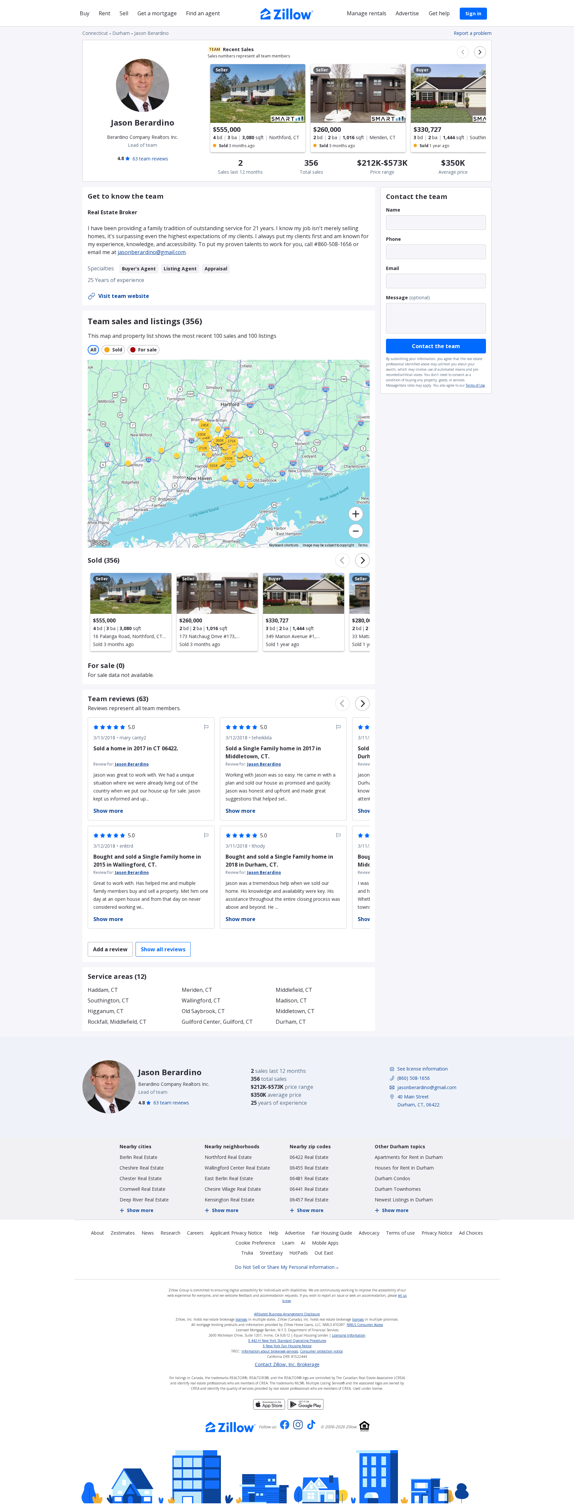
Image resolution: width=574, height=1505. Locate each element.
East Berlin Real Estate (229, 1178)
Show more (140, 1210)
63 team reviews (150, 158)
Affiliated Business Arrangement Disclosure (287, 1314)
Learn (288, 1243)
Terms (363, 545)
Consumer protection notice (321, 1351)
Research (170, 1233)
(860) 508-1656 (413, 1078)
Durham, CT (291, 1021)
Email (392, 268)
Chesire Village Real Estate (233, 1189)
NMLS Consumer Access (365, 1324)
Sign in (473, 13)
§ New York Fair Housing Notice (287, 1346)
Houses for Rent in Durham (404, 1168)
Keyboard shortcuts (284, 545)
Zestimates (123, 1233)
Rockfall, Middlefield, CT (117, 1021)
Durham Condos (392, 1178)
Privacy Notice (437, 1233)
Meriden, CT (197, 989)
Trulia (247, 1253)
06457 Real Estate (309, 1199)
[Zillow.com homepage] (231, 1427)
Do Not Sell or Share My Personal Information (287, 1267)
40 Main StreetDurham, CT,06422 (418, 1100)
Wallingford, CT (201, 1000)
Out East (324, 1253)
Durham (121, 33)
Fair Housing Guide (332, 1233)
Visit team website (123, 296)
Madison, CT (291, 1000)
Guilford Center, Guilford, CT (217, 1021)
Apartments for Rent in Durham (409, 1157)
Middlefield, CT (294, 989)
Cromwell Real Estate (142, 1189)
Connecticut (95, 33)
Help (273, 1233)
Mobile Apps (325, 1243)
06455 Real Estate (309, 1168)
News (148, 1233)
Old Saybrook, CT (203, 1011)
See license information (422, 1069)
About (97, 1233)
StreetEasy (271, 1253)
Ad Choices (471, 1233)
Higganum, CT (106, 1011)
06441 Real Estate (309, 1189)
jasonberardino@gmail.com (152, 252)
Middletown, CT (295, 1011)
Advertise (295, 1233)
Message (397, 297)
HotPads (298, 1253)
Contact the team (436, 346)
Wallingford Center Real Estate (237, 1168)
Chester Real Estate (141, 1178)
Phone (393, 239)
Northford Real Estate (228, 1157)
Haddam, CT (103, 989)
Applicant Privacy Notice (236, 1233)
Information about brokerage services (269, 1351)
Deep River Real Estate (144, 1199)
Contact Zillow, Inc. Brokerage (287, 1364)
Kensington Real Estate (229, 1199)
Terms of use (400, 1233)
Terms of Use (475, 385)
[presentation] (130, 612)
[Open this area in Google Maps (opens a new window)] (100, 543)
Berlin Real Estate (138, 1157)
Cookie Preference (255, 1243)
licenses (241, 1319)
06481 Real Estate (309, 1178)
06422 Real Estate (309, 1157)
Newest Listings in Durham (404, 1199)
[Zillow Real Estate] (287, 13)
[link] (240, 458)
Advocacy (369, 1233)
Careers (195, 1233)
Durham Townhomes (398, 1189)
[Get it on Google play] (306, 1407)
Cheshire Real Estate (142, 1168)
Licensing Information (348, 1335)
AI (303, 1243)
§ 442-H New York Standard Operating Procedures (287, 1340)
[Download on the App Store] (269, 1407)
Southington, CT (108, 1000)
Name (393, 210)
